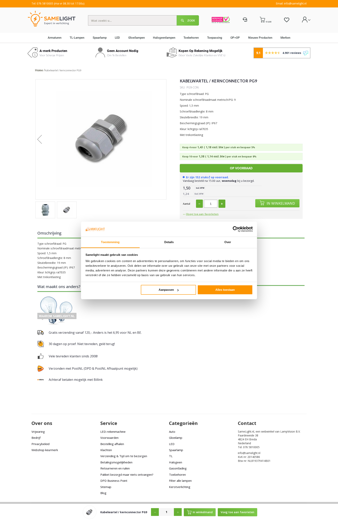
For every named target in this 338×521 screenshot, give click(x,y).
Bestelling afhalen (112, 444)
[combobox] (143, 20)
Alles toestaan (225, 289)
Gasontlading (178, 468)
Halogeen (175, 462)
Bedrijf (35, 438)
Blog (103, 493)
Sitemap (105, 487)
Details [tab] (169, 242)
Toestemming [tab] (110, 242)
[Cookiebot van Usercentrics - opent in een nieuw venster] (235, 229)
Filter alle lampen (180, 481)
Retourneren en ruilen (115, 468)
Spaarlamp (176, 450)
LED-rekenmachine (113, 432)
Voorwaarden (109, 438)
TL (171, 456)
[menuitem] (56, 38)
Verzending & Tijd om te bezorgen (123, 456)
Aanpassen (166, 289)
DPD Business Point (113, 481)
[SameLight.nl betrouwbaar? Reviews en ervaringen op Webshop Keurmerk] (220, 20)
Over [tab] (227, 242)
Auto (172, 432)
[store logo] (52, 18)
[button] (43, 139)
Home (39, 70)
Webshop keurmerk (44, 450)
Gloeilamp (175, 438)
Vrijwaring (38, 432)
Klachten (106, 450)
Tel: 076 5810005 (42, 3)
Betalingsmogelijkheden (116, 462)
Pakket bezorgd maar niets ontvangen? (126, 474)
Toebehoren (177, 474)
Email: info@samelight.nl (291, 3)
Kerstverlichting (179, 487)
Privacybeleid (40, 444)
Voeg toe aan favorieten (202, 214)
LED (171, 444)
